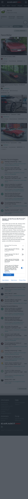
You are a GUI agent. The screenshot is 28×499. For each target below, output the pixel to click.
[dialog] (14, 249)
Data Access (14, 280)
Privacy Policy (22, 280)
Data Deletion (5, 280)
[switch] (22, 249)
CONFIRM (8, 274)
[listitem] (14, 246)
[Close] (25, 219)
